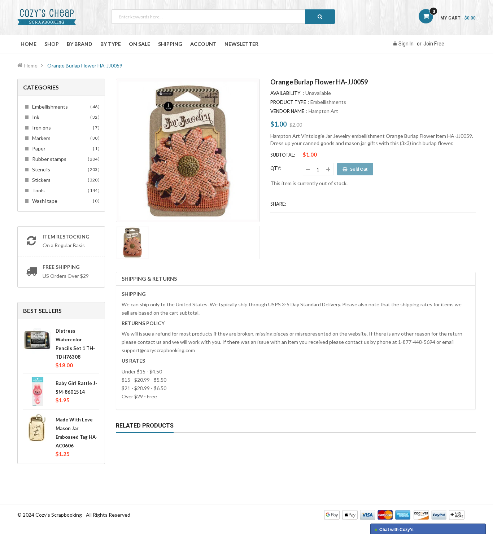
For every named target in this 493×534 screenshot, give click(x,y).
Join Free (433, 44)
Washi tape (64, 201)
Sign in (406, 44)
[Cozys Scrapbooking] (394, 514)
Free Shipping (61, 267)
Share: (278, 204)
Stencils (64, 169)
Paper (64, 148)
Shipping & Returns (149, 278)
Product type (288, 102)
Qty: (275, 168)
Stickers (64, 180)
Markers (64, 138)
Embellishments (64, 107)
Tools (64, 190)
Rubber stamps (64, 159)
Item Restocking (66, 236)
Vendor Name (287, 111)
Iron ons (64, 127)
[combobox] (223, 16)
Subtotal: (282, 155)
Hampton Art (323, 111)
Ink (64, 117)
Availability (285, 93)
